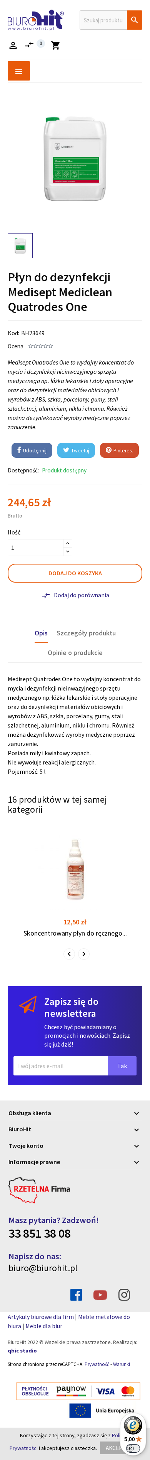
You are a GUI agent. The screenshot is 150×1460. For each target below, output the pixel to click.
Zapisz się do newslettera (71, 1007)
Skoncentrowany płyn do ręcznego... (75, 933)
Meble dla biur (43, 1326)
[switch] (133, 1448)
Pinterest (122, 450)
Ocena (15, 346)
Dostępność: (23, 470)
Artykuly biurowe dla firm (41, 1317)
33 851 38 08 (39, 1233)
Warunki (121, 1364)
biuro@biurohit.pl (42, 1268)
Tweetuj (79, 450)
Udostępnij (34, 450)
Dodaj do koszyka (75, 573)
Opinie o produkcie (75, 653)
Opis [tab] (41, 633)
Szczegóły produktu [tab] (86, 633)
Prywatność (97, 1364)
